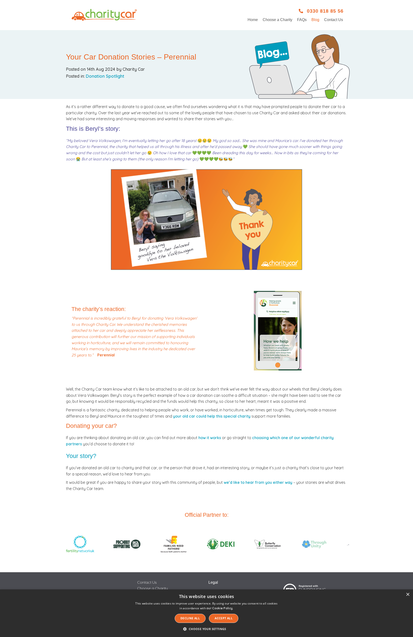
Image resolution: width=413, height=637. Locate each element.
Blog (315, 20)
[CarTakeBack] (105, 15)
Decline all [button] (190, 618)
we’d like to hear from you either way (258, 482)
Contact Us (333, 20)
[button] (206, 628)
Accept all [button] (224, 618)
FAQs (302, 20)
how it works (209, 437)
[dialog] (206, 613)
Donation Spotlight (105, 76)
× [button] (407, 594)
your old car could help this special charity (211, 416)
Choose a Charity (277, 20)
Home (253, 20)
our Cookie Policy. (219, 608)
